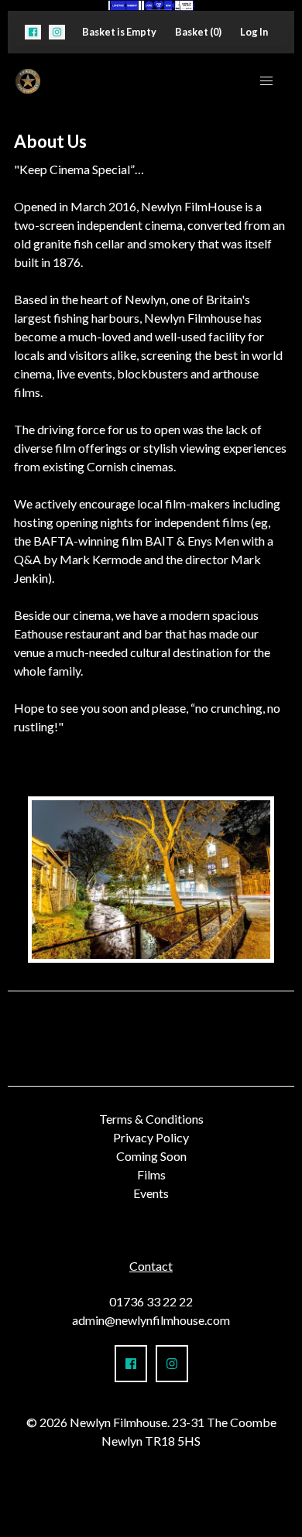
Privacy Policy (151, 1137)
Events (151, 1193)
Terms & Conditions (151, 1118)
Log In (254, 32)
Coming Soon (151, 1155)
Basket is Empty (119, 32)
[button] (33, 32)
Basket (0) (198, 32)
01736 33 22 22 (151, 1301)
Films (151, 1174)
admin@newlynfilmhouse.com (151, 1320)
